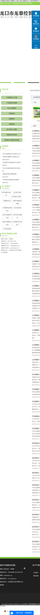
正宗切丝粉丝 (17, 208)
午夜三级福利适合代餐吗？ (12, 154)
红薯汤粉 (12, 124)
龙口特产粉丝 (17, 192)
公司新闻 (36, 131)
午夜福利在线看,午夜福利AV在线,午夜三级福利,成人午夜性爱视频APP (20, 1)
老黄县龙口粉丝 (12, 135)
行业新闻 (36, 374)
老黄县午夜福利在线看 (11, 140)
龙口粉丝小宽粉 (12, 129)
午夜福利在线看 (12, 103)
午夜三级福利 (11, 108)
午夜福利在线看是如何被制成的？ (10, 181)
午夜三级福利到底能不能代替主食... (11, 170)
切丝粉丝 (12, 113)
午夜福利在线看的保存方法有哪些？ (11, 164)
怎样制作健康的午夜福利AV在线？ (10, 158)
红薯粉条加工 (7, 201)
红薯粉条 (12, 119)
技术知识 (36, 443)
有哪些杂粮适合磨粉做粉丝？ (9, 175)
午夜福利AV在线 (11, 97)
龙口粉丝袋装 (7, 229)
